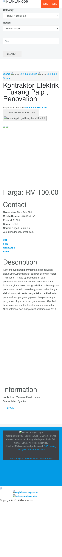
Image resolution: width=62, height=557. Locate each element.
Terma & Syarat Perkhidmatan (23, 458)
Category (8, 10)
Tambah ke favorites (21, 112)
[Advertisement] (31, 350)
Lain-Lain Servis (28, 74)
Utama (6, 74)
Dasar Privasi (46, 458)
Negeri (7, 22)
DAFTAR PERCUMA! (55, 5)
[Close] (1, 488)
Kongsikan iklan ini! (34, 118)
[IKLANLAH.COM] (15, 4)
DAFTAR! (45, 4)
